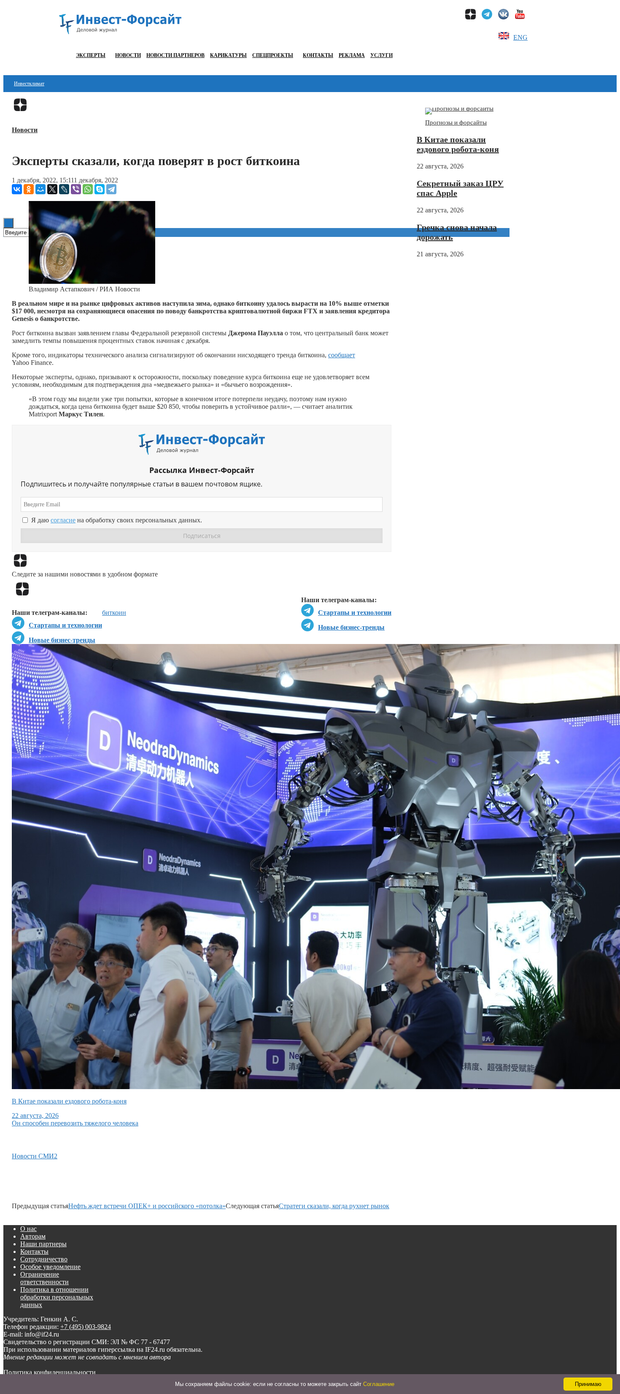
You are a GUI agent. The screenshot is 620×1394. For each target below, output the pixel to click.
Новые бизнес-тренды (351, 627)
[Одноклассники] (29, 189)
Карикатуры (228, 55)
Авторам (33, 1236)
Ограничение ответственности (44, 1278)
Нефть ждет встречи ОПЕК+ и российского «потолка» (147, 1205)
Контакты (318, 55)
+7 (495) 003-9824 (85, 1326)
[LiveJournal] (64, 189)
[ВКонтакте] (17, 189)
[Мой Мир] (40, 189)
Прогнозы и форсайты (456, 122)
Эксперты (90, 55)
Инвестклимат (29, 84)
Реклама (352, 55)
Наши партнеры (43, 1243)
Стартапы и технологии (354, 612)
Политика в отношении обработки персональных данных (56, 1297)
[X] (52, 189)
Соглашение (378, 1384)
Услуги (381, 55)
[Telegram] (111, 189)
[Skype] (99, 189)
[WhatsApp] (88, 189)
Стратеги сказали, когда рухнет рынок (334, 1205)
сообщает (341, 355)
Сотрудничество (43, 1259)
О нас (28, 1228)
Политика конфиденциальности (49, 1372)
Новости (128, 55)
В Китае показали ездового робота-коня (458, 144)
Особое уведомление (50, 1266)
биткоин (114, 612)
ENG (520, 37)
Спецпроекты (272, 55)
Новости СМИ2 (34, 1156)
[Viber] (76, 189)
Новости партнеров (175, 55)
